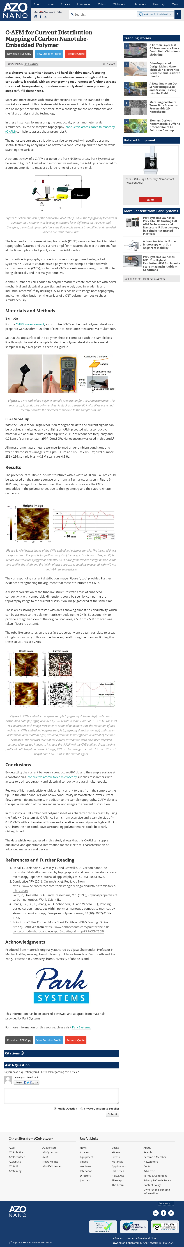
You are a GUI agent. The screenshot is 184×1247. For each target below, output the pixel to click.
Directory (85, 1175)
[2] (135, 68)
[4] (135, 107)
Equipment (86, 1157)
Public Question (67, 1108)
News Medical (50, 1161)
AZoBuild (14, 1166)
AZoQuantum (50, 1152)
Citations (13, 1053)
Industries (118, 1171)
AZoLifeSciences (52, 1166)
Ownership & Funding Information (157, 1191)
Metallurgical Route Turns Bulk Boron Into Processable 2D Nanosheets (164, 106)
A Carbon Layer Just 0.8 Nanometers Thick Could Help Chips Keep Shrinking (165, 49)
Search (148, 1152)
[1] (135, 50)
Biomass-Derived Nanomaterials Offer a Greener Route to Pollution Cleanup (165, 125)
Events (116, 1157)
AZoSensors (49, 1147)
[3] (135, 88)
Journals (85, 1180)
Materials (117, 1161)
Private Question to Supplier (101, 1108)
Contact (148, 1166)
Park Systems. (81, 1027)
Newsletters (151, 1161)
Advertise (149, 1171)
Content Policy (152, 1185)
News (83, 1147)
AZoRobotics (16, 1152)
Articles (84, 1152)
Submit (112, 1114)
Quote (150, 200)
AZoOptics (15, 1161)
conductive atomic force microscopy (52, 777)
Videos (84, 1161)
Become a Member (155, 1157)
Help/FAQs (118, 1175)
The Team (118, 1185)
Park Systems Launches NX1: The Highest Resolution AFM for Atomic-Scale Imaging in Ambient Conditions (161, 263)
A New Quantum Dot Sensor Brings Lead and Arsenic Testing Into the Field (164, 88)
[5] (135, 125)
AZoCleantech (17, 1157)
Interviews (86, 1171)
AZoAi (45, 1157)
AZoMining (15, 1171)
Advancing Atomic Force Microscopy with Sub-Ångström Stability (159, 244)
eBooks (116, 1152)
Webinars (85, 1166)
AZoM (12, 1147)
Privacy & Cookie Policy (157, 1180)
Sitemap (117, 1180)
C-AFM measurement (30, 324)
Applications (119, 1166)
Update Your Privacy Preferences (33, 1242)
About (147, 1147)
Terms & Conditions (155, 1175)
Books (115, 1147)
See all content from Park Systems (145, 278)
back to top (165, 1203)
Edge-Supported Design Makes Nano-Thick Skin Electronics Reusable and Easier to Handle (165, 69)
